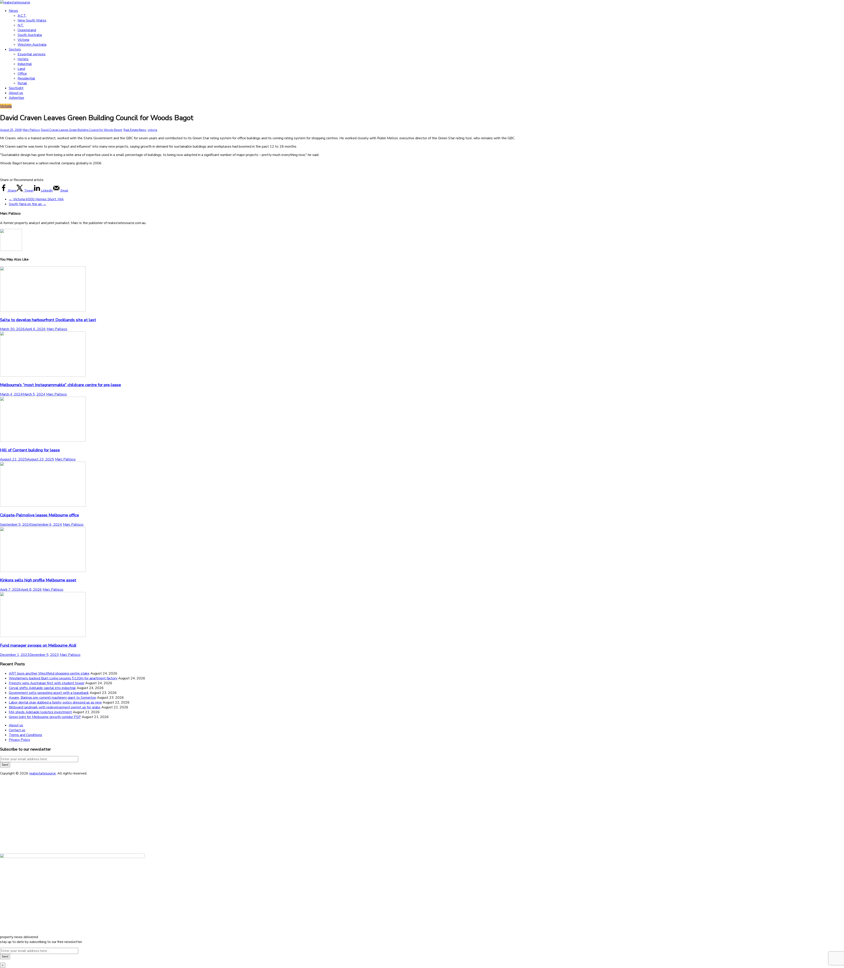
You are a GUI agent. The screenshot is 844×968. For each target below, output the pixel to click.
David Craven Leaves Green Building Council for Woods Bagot (81, 130)
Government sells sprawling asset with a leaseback (49, 692)
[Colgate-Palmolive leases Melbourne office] (43, 505)
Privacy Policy (19, 739)
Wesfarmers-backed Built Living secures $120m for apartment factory (63, 678)
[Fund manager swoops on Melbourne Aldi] (43, 635)
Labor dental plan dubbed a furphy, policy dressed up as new (55, 702)
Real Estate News (135, 130)
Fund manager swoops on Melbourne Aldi (38, 645)
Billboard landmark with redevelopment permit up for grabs (54, 707)
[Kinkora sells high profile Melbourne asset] (43, 570)
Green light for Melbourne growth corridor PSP (45, 717)
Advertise (16, 97)
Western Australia (32, 44)
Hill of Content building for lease (30, 450)
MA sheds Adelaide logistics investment (40, 712)
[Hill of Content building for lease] (43, 440)
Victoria (23, 39)
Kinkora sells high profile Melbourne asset (38, 580)
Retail (22, 83)
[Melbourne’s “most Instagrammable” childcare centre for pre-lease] (43, 375)
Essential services (31, 54)
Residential (26, 78)
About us (16, 92)
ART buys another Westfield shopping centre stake (49, 673)
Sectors (15, 49)
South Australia (30, 35)
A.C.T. (22, 15)
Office (22, 73)
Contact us (17, 730)
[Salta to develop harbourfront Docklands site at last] (43, 310)
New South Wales (32, 20)
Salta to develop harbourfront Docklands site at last (48, 320)
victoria (152, 130)
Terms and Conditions (25, 735)
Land (21, 68)
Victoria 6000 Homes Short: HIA (36, 199)
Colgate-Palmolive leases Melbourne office (39, 515)
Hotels (23, 59)
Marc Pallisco (31, 130)
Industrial (25, 64)
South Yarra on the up (27, 204)
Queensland (27, 30)
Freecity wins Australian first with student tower (46, 683)
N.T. (21, 25)
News (13, 10)
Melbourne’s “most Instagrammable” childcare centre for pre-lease (60, 385)
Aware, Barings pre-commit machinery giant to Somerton (52, 697)
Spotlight (16, 88)
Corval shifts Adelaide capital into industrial (42, 688)
